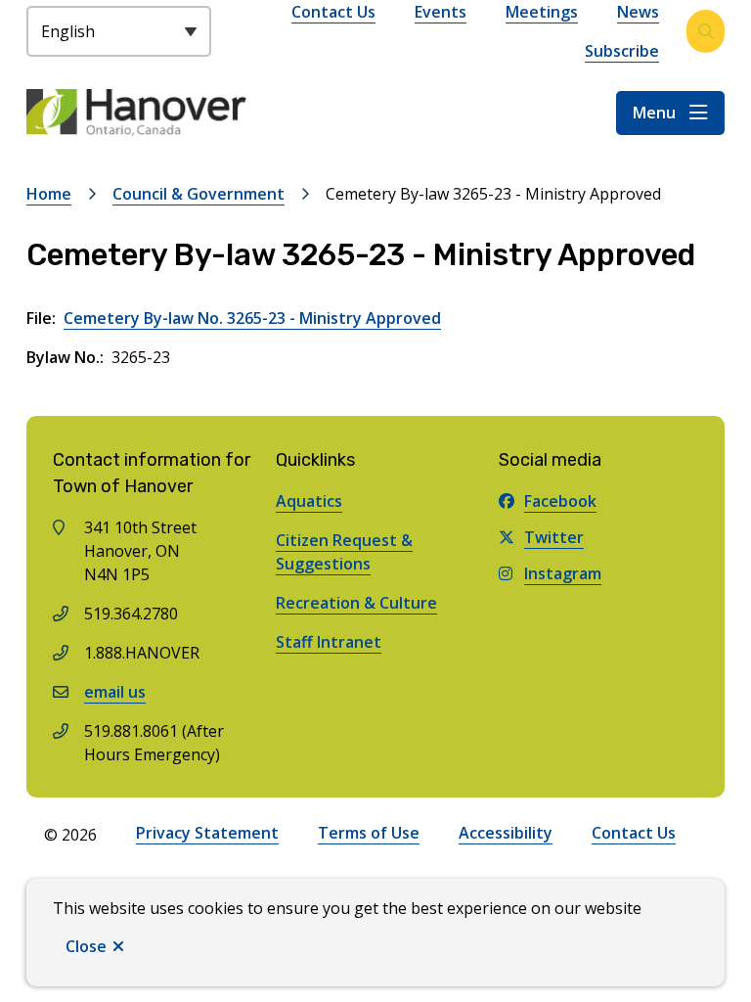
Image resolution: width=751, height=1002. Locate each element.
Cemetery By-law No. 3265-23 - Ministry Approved (252, 318)
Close (86, 946)
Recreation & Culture (356, 603)
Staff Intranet (328, 642)
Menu (654, 112)
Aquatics (309, 501)
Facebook (560, 501)
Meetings (542, 12)
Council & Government (198, 194)
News (638, 12)
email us (115, 692)
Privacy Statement (207, 832)
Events (440, 12)
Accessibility (505, 832)
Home (48, 194)
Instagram (562, 573)
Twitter (554, 537)
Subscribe (622, 51)
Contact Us (333, 12)
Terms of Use (369, 832)
